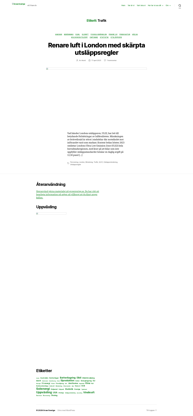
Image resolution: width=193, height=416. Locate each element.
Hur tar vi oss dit (154, 5)
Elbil (77, 34)
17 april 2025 (96, 60)
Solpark (61, 389)
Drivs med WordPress (66, 410)
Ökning (54, 395)
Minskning (89, 162)
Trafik (96, 162)
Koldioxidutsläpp (79, 37)
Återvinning (46, 395)
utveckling (79, 393)
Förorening (74, 162)
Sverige (77, 389)
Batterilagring (68, 377)
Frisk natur (124, 34)
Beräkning (68, 34)
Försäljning (60, 383)
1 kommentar (112, 60)
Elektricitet (45, 381)
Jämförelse (73, 383)
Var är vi (131, 5)
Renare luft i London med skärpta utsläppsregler (96, 48)
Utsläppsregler (75, 164)
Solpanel (54, 389)
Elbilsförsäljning (88, 378)
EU (94, 381)
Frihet (53, 383)
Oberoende (66, 386)
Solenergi (43, 388)
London (82, 162)
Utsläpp (61, 393)
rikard (83, 60)
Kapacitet (81, 383)
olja (73, 386)
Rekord (77, 386)
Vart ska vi (141, 5)
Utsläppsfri (116, 37)
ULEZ (101, 162)
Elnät (58, 381)
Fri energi (46, 383)
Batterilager (54, 378)
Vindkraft (88, 392)
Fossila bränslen (99, 34)
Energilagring (86, 381)
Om (167, 5)
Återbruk (39, 395)
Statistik (104, 37)
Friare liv (113, 34)
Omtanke (94, 37)
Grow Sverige (49, 410)
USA (55, 392)
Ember (77, 381)
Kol (92, 383)
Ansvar (58, 34)
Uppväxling (44, 392)
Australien (44, 378)
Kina (87, 383)
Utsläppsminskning (110, 162)
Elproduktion (67, 380)
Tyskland (84, 389)
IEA (66, 383)
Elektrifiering (52, 381)
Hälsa (135, 34)
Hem (123, 5)
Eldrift (85, 34)
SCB (83, 386)
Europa (38, 383)
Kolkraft (51, 386)
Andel (37, 378)
